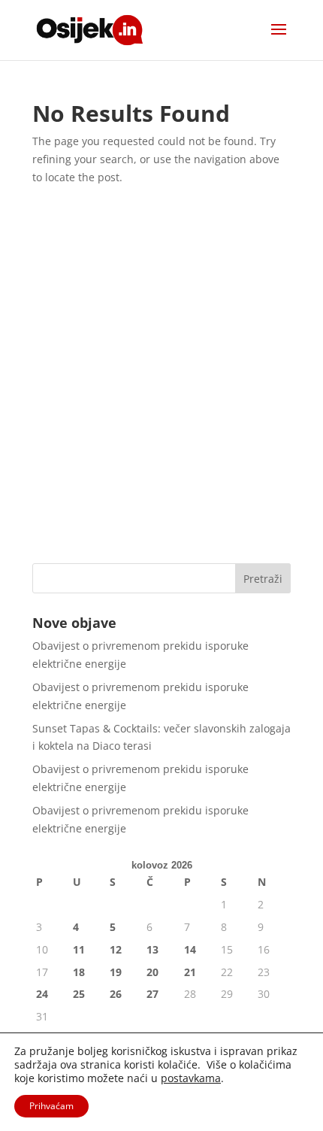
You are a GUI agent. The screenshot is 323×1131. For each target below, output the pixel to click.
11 (79, 949)
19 (116, 972)
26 (116, 994)
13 (152, 949)
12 (116, 949)
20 (152, 972)
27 (152, 994)
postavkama (191, 1078)
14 (190, 949)
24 (42, 994)
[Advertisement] (161, 379)
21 (190, 972)
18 (79, 972)
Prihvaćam (51, 1105)
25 (79, 994)
